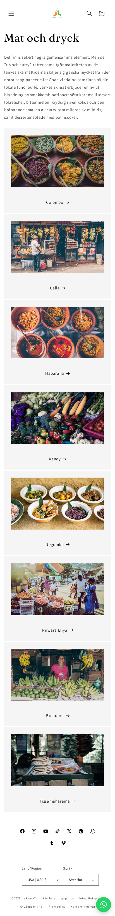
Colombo (54, 202)
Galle (55, 288)
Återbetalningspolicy (58, 898)
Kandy (55, 458)
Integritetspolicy (91, 898)
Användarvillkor (32, 906)
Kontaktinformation (85, 906)
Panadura (55, 715)
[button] (11, 13)
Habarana (54, 373)
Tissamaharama (55, 801)
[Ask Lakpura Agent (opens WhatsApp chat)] (103, 904)
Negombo (54, 544)
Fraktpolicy (57, 906)
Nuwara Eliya (54, 630)
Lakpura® (29, 898)
